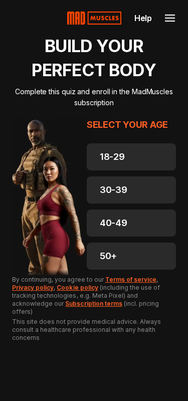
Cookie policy (77, 287)
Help (143, 18)
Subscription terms (93, 303)
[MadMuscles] (94, 18)
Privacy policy (33, 287)
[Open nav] (170, 18)
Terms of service (130, 279)
